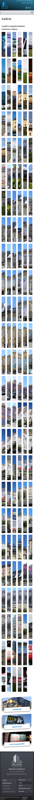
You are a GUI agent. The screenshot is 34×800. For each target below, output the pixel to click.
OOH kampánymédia (9, 791)
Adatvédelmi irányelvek (25, 798)
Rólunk (20, 785)
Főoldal (5, 780)
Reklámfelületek (7, 783)
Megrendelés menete (24, 788)
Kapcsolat (21, 791)
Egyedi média (7, 788)
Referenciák (22, 780)
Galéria (20, 783)
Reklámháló (6, 786)
